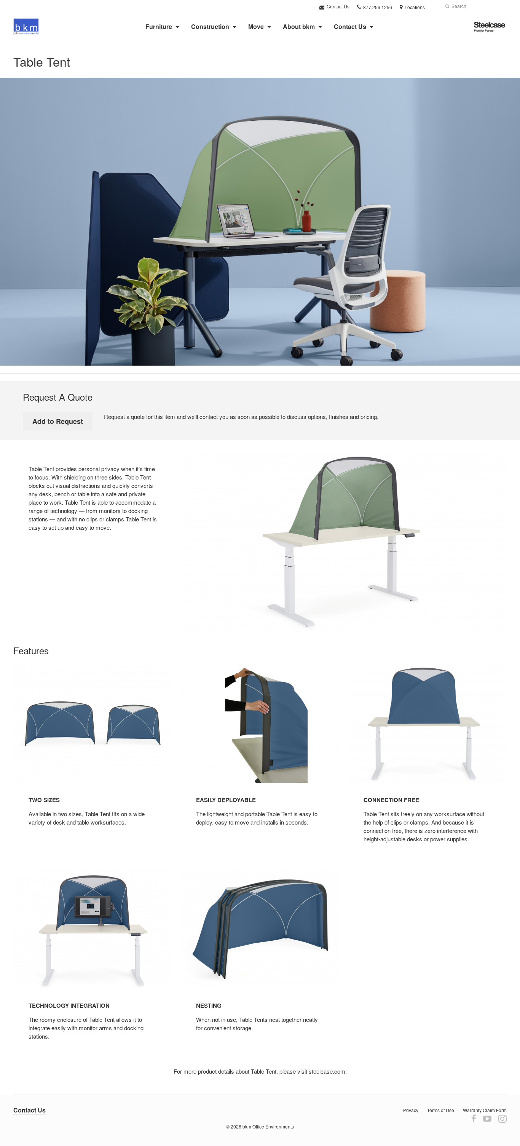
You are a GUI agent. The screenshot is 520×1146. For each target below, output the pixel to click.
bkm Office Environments (268, 1126)
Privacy (410, 1110)
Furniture (158, 26)
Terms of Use (440, 1110)
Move (256, 26)
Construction (210, 26)
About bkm (299, 26)
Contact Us (337, 6)
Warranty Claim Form (485, 1110)
